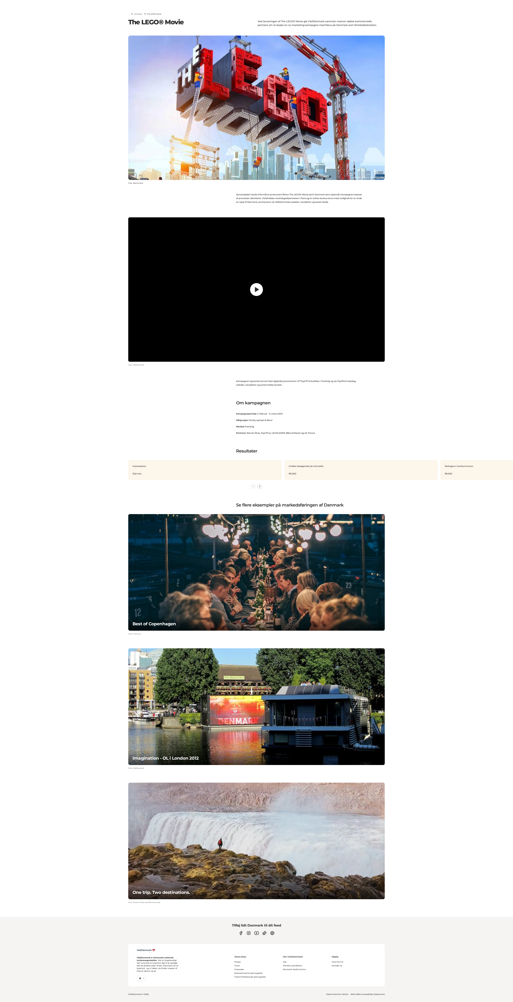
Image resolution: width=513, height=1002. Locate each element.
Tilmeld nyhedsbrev (292, 965)
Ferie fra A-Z (337, 962)
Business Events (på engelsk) (248, 973)
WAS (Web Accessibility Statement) (368, 994)
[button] (131, 358)
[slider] (256, 353)
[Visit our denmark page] (240, 933)
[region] (256, 289)
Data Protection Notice (337, 994)
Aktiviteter (138, 14)
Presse (237, 962)
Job (284, 962)
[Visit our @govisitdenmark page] (264, 933)
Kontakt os (337, 965)
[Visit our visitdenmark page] (256, 933)
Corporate (239, 969)
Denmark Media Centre (294, 969)
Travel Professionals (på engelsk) (250, 977)
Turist (237, 965)
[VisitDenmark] (146, 950)
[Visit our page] (248, 933)
